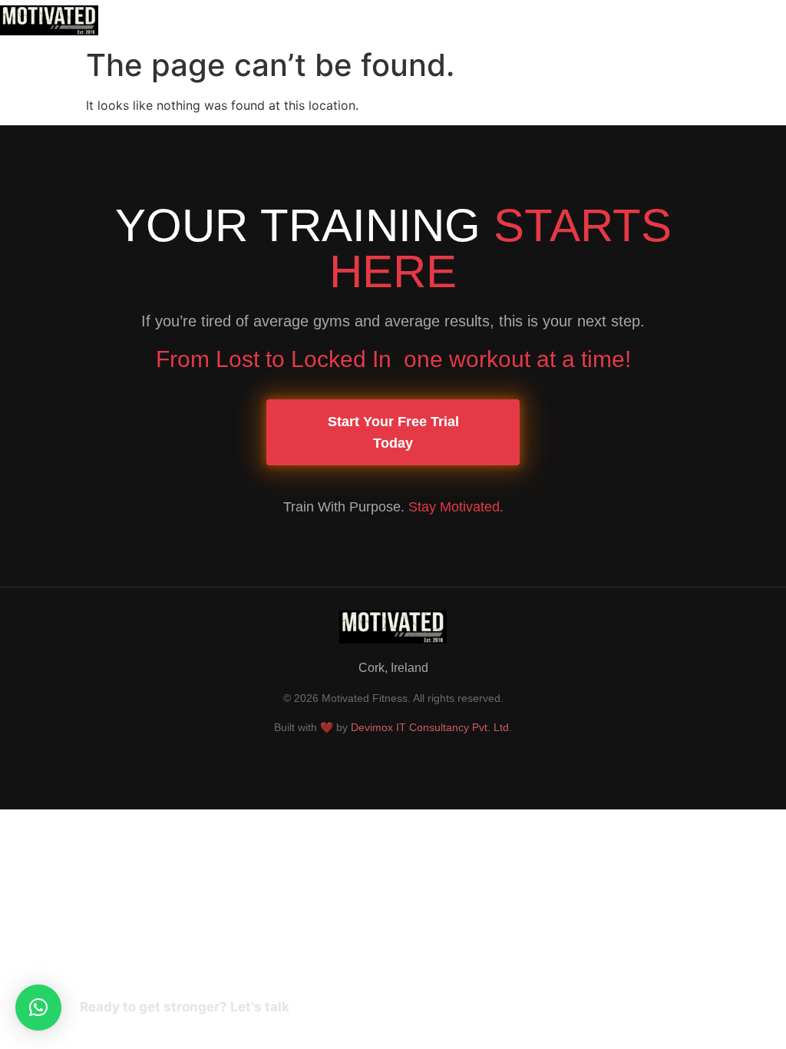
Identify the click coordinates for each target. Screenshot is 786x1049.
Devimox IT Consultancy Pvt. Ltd (430, 727)
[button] (508, 20)
